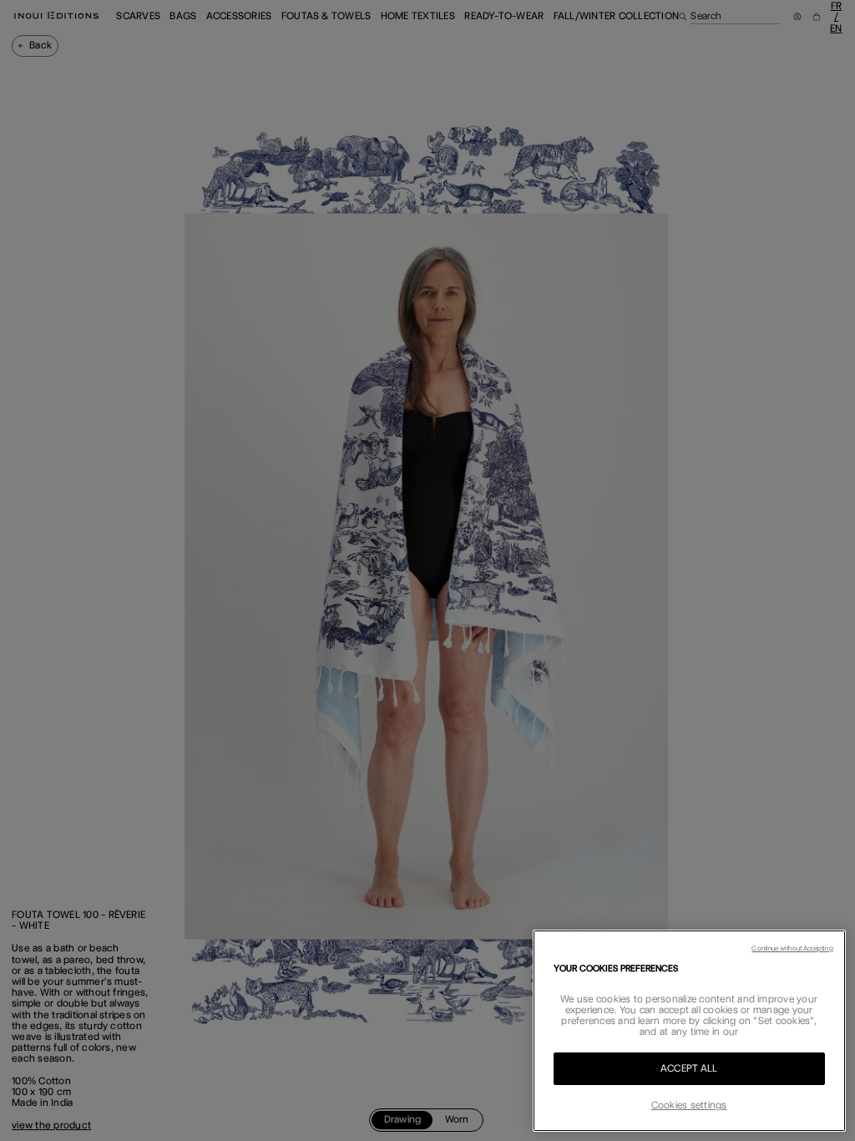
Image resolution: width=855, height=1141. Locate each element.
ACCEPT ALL (688, 1068)
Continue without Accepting (791, 948)
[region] (689, 1031)
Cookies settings (689, 1105)
